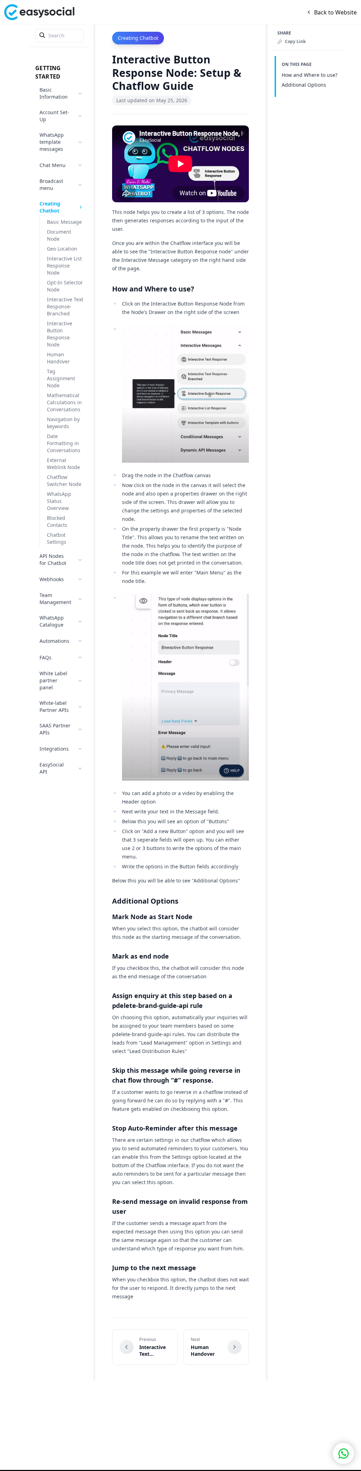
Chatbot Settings (56, 538)
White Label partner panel (53, 680)
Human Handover (58, 358)
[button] (343, 1453)
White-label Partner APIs (54, 706)
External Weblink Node (63, 463)
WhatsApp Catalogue (51, 621)
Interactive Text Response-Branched (65, 306)
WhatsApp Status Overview (59, 501)
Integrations (54, 748)
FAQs (45, 657)
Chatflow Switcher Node (64, 480)
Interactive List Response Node (64, 265)
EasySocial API (51, 768)
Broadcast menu (51, 184)
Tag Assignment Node (61, 378)
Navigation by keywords (63, 423)
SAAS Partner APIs (55, 729)
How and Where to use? (309, 75)
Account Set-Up (54, 116)
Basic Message (64, 222)
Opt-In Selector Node (65, 286)
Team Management (55, 598)
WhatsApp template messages (51, 141)
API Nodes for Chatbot (52, 559)
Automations (54, 641)
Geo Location (62, 248)
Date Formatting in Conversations (63, 443)
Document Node (59, 235)
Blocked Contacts (57, 521)
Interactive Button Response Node (59, 334)
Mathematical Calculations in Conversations (64, 402)
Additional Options (304, 84)
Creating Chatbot (49, 207)
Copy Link (295, 41)
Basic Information (53, 93)
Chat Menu (52, 165)
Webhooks (51, 579)
